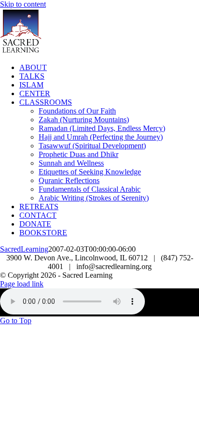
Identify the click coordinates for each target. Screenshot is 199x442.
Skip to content (23, 4)
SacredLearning (24, 249)
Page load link (21, 284)
